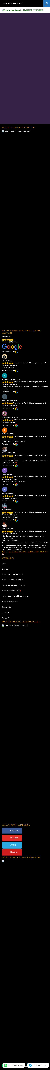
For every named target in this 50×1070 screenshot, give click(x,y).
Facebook (14, 830)
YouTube (14, 838)
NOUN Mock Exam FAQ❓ (11, 591)
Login (4, 563)
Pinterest (13, 852)
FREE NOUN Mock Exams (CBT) (13, 585)
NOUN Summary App (10, 602)
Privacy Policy (7, 618)
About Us (5, 613)
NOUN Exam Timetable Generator (15, 596)
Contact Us (6, 607)
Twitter (13, 845)
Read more (18, 549)
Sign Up (5, 569)
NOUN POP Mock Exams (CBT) (13, 580)
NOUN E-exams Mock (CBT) (12, 574)
